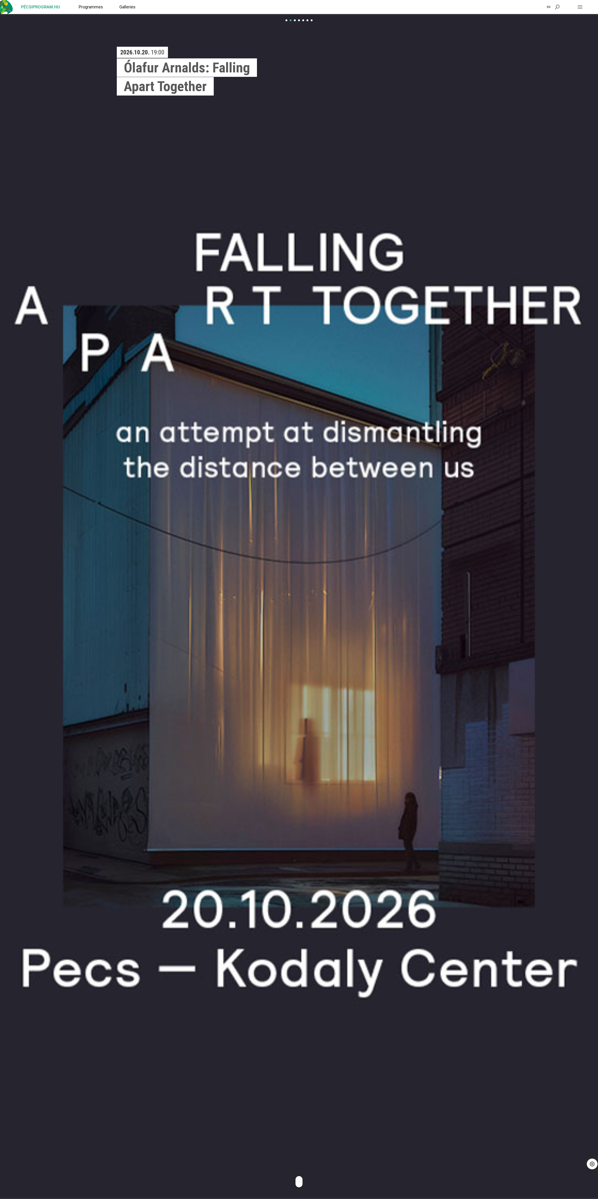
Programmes (91, 6)
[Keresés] (557, 7)
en (548, 7)
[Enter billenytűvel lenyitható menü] (580, 7)
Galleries (127, 6)
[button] (286, 20)
